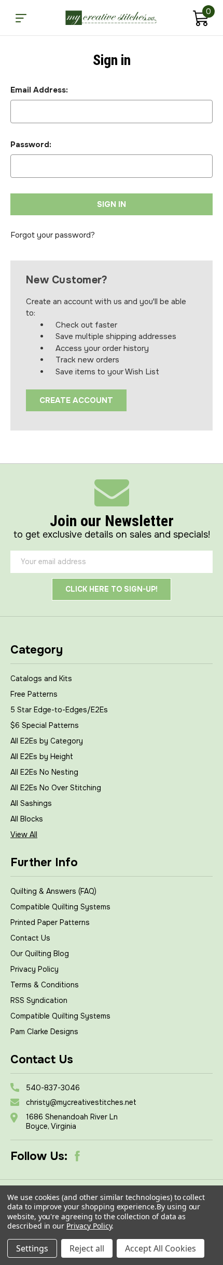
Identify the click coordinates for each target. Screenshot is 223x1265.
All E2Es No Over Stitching (55, 787)
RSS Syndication (38, 1000)
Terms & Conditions (44, 984)
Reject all (86, 1248)
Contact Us (30, 938)
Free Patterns (34, 694)
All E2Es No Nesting (44, 772)
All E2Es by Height (41, 756)
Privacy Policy (34, 969)
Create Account (76, 400)
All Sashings (31, 803)
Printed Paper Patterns (50, 922)
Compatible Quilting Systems (60, 906)
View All (23, 834)
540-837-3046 (53, 1087)
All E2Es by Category (46, 741)
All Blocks (26, 819)
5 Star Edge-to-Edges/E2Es (59, 709)
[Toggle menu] (20, 17)
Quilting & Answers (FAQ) (53, 891)
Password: (30, 144)
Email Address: (39, 90)
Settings (32, 1248)
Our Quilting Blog (39, 953)
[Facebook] (77, 1156)
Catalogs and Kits (41, 678)
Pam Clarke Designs (44, 1031)
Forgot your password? (52, 235)
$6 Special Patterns (44, 725)
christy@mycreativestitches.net (81, 1102)
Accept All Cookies (160, 1248)
